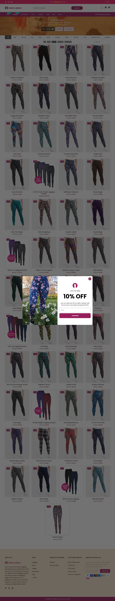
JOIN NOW (75, 316)
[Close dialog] (89, 278)
